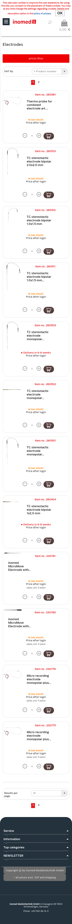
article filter (36, 58)
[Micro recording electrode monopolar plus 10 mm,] (12, 674)
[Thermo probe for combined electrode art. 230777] (12, 100)
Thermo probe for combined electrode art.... (39, 105)
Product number (45, 71)
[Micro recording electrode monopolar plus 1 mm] (12, 731)
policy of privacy (42, 13)
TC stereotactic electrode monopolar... (38, 335)
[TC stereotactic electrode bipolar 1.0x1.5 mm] (12, 215)
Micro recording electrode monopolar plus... (39, 679)
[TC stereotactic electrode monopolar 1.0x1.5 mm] (12, 451)
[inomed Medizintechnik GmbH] (24, 21)
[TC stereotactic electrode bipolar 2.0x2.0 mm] (12, 161)
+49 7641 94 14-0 (40, 911)
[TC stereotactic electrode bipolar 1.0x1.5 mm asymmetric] (12, 277)
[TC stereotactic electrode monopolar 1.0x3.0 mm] (12, 389)
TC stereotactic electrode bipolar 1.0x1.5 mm (39, 220)
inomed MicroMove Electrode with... (19, 566)
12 (34, 793)
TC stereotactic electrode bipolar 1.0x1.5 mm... (39, 276)
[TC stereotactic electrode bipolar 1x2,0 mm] (12, 502)
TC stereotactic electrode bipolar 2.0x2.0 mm (39, 161)
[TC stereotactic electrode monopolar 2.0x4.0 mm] (12, 335)
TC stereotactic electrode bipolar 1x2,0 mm (39, 509)
